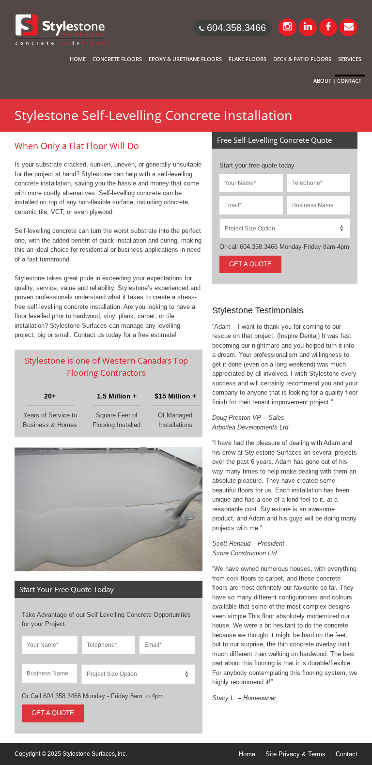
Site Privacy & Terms (295, 754)
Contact (346, 754)
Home (247, 754)
